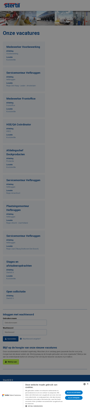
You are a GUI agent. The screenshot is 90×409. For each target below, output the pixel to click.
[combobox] (84, 384)
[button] (44, 406)
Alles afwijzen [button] (74, 398)
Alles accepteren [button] (74, 392)
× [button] (87, 384)
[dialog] (45, 395)
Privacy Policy (38, 404)
